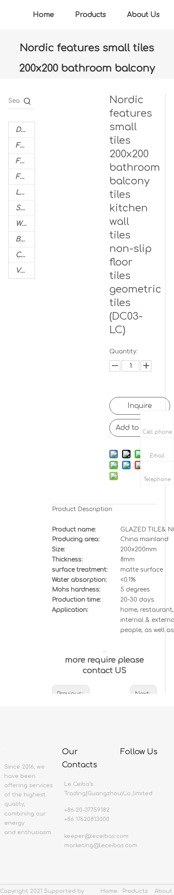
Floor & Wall (25, 145)
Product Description (82, 509)
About (163, 891)
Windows (25, 223)
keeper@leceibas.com (96, 836)
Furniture (25, 177)
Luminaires (25, 192)
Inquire (140, 406)
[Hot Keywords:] (27, 101)
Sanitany (25, 208)
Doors (25, 130)
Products (90, 15)
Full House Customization (25, 161)
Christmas (25, 255)
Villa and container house (25, 270)
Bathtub (25, 239)
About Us (143, 15)
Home (43, 15)
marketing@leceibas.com (100, 845)
